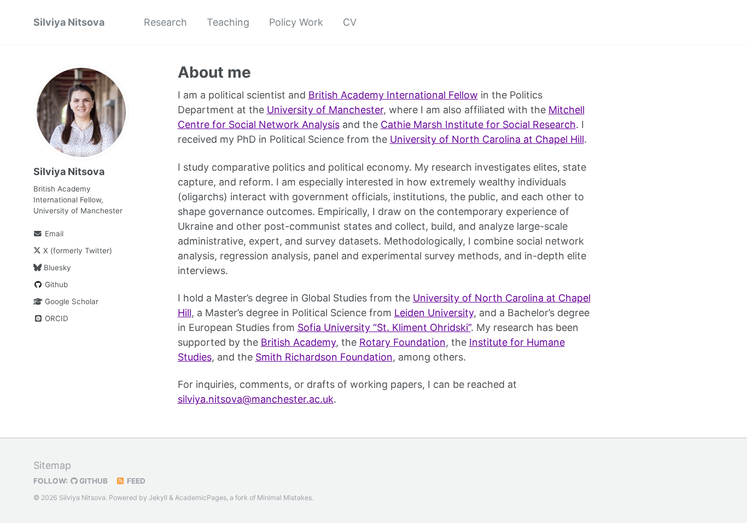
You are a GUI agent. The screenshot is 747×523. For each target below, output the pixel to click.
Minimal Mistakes (284, 497)
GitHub (93, 480)
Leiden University (434, 312)
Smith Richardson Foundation (324, 357)
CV (350, 22)
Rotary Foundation (402, 342)
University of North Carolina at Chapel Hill (487, 139)
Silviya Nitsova (68, 22)
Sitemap (52, 465)
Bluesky (56, 267)
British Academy (298, 342)
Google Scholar (70, 301)
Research (165, 22)
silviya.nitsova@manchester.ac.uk (256, 399)
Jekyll (158, 497)
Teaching (228, 22)
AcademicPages (200, 497)
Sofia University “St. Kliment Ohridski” (384, 327)
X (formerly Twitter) (76, 250)
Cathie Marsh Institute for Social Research (478, 124)
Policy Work (296, 22)
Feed (135, 480)
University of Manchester (325, 109)
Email (53, 233)
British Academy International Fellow (393, 95)
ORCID (55, 318)
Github (55, 284)
